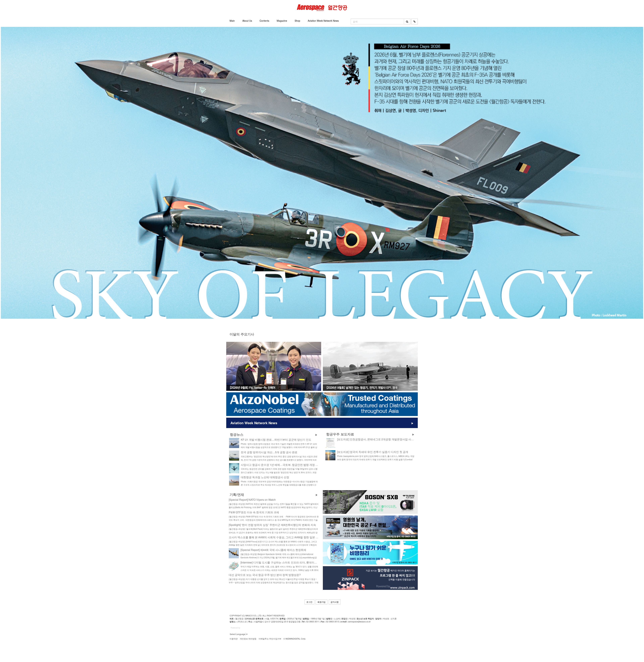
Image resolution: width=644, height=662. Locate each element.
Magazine (282, 20)
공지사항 (335, 601)
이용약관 (234, 638)
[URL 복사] (414, 21)
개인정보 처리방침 (248, 638)
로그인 (309, 601)
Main (232, 20)
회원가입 (321, 601)
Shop (297, 20)
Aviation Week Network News (323, 20)
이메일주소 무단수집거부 (270, 638)
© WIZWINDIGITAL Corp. (294, 638)
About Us (247, 20)
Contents (264, 20)
